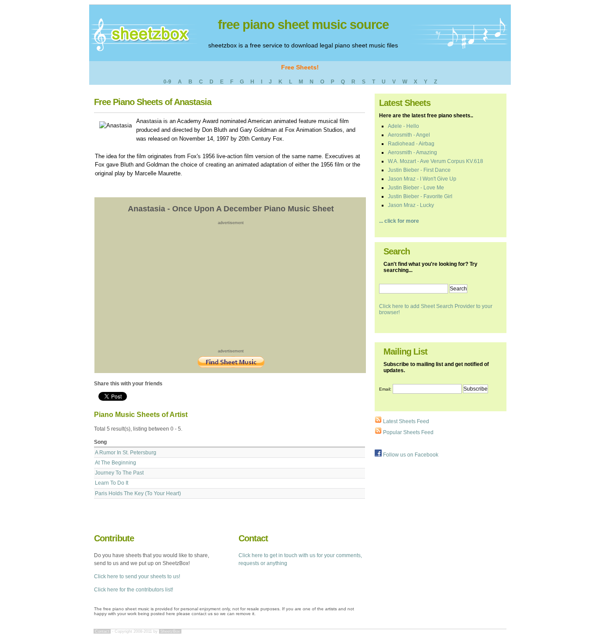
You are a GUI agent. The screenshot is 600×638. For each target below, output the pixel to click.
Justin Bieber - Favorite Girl (420, 196)
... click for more (399, 221)
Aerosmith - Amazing (412, 152)
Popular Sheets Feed (408, 432)
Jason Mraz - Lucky (411, 205)
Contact (102, 631)
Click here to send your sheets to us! (137, 576)
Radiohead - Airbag (411, 144)
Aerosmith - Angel (409, 135)
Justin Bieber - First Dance (419, 170)
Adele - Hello (403, 126)
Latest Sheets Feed (405, 421)
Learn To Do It (111, 483)
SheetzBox (170, 631)
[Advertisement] (231, 286)
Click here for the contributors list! (133, 590)
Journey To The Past (119, 473)
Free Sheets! (300, 67)
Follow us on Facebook (410, 455)
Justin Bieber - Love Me (416, 188)
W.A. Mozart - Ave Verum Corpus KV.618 (435, 161)
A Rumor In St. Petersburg (125, 453)
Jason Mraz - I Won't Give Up (422, 179)
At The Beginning (115, 463)
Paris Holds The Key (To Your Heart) (138, 493)
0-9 (167, 82)
